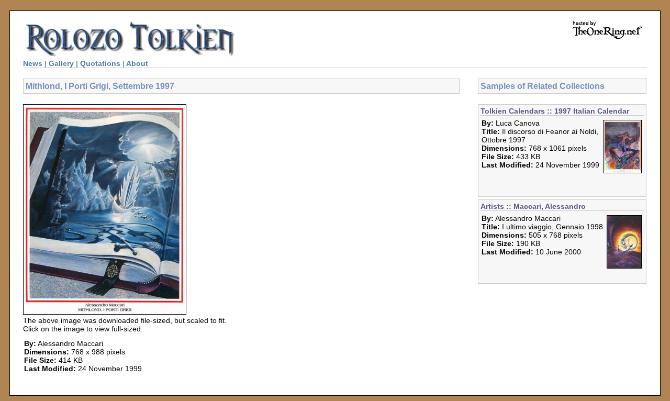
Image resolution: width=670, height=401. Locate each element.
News (32, 63)
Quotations (100, 63)
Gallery (61, 63)
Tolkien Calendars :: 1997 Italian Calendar (555, 111)
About (137, 63)
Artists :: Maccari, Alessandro (533, 206)
